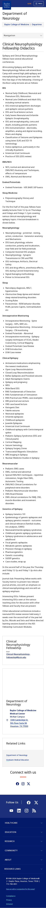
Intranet (9, 904)
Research (10, 841)
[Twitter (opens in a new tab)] (28, 783)
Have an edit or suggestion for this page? (20, 889)
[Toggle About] (42, 860)
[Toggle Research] (42, 841)
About (8, 859)
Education (10, 832)
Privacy (9, 900)
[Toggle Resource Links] (42, 869)
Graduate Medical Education (17, 760)
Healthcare (11, 822)
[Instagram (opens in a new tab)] (23, 783)
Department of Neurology (16, 755)
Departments (38, 24)
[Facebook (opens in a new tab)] (17, 783)
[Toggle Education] (42, 832)
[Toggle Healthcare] (42, 823)
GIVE (29, 3)
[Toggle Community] (42, 851)
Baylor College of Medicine (16, 24)
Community (11, 850)
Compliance (10, 896)
